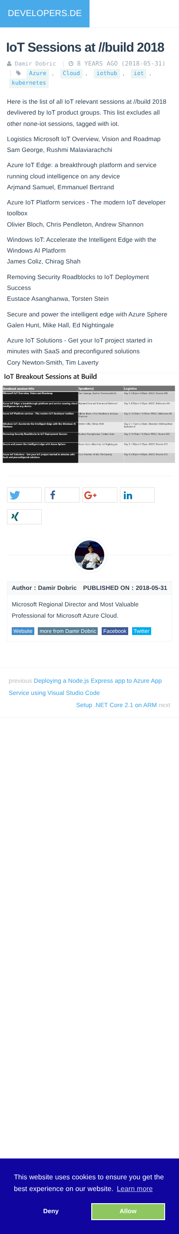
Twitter (141, 631)
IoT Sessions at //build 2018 (85, 47)
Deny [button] (51, 1211)
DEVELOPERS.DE (45, 13)
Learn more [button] (135, 1189)
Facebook (115, 631)
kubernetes (29, 83)
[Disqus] (89, 846)
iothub (106, 73)
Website (23, 631)
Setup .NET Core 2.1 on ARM (117, 704)
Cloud (71, 73)
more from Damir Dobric (68, 631)
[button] (24, 495)
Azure (37, 73)
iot (138, 73)
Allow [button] (127, 1211)
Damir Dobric (35, 64)
